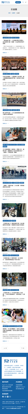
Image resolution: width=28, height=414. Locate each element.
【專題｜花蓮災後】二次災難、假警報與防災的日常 (13, 186)
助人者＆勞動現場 (21, 144)
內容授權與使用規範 (7, 390)
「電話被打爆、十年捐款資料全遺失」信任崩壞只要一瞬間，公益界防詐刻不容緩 (13, 41)
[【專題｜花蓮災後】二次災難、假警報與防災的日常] (14, 172)
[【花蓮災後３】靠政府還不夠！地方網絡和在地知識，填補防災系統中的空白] (14, 210)
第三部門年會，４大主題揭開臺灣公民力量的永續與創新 (13, 113)
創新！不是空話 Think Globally (9, 144)
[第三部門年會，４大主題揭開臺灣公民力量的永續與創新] (14, 99)
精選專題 (17, 182)
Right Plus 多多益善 (7, 385)
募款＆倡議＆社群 (15, 37)
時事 (9, 255)
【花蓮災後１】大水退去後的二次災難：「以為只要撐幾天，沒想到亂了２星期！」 (14, 294)
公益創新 (13, 110)
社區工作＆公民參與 (7, 182)
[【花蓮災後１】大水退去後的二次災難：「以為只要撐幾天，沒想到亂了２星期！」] (14, 279)
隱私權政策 (5, 388)
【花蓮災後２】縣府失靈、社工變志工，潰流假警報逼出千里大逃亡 (13, 258)
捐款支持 (18, 2)
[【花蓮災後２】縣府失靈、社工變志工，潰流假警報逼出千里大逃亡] (14, 245)
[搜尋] (23, 2)
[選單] (25, 2)
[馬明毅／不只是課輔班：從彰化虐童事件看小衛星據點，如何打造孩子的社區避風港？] (14, 316)
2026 (13, 182)
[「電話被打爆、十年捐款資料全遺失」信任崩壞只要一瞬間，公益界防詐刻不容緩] (14, 27)
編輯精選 (5, 146)
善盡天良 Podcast (20, 387)
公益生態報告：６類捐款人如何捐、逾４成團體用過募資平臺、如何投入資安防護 (13, 78)
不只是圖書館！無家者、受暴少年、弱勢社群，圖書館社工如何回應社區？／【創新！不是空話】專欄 (13, 150)
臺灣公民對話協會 (6, 387)
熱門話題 (16, 73)
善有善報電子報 (20, 388)
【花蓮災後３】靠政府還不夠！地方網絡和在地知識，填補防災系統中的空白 (13, 224)
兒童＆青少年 (5, 326)
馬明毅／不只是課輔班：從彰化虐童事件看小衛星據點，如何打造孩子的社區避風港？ (13, 330)
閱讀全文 (5, 52)
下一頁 (22, 348)
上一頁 (5, 348)
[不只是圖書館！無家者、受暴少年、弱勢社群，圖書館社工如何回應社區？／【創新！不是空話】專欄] (14, 134)
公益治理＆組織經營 (7, 37)
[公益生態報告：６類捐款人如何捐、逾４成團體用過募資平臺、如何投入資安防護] (14, 63)
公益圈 (12, 73)
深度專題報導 (19, 385)
